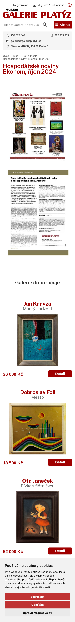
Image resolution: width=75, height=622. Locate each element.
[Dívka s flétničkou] (37, 517)
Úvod (6, 55)
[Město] (37, 428)
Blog (15, 55)
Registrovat (20, 5)
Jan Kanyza (37, 306)
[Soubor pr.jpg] (37, 161)
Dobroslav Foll (37, 394)
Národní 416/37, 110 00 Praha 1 (30, 46)
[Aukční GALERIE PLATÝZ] (37, 17)
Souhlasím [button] (37, 596)
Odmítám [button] (37, 604)
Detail (60, 374)
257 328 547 (18, 35)
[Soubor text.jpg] (37, 255)
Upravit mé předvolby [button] (37, 612)
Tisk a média (29, 55)
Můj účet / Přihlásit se (48, 5)
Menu (62, 24)
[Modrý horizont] (37, 340)
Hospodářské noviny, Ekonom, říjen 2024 (27, 58)
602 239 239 (62, 35)
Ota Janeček (37, 483)
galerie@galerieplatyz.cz (26, 40)
